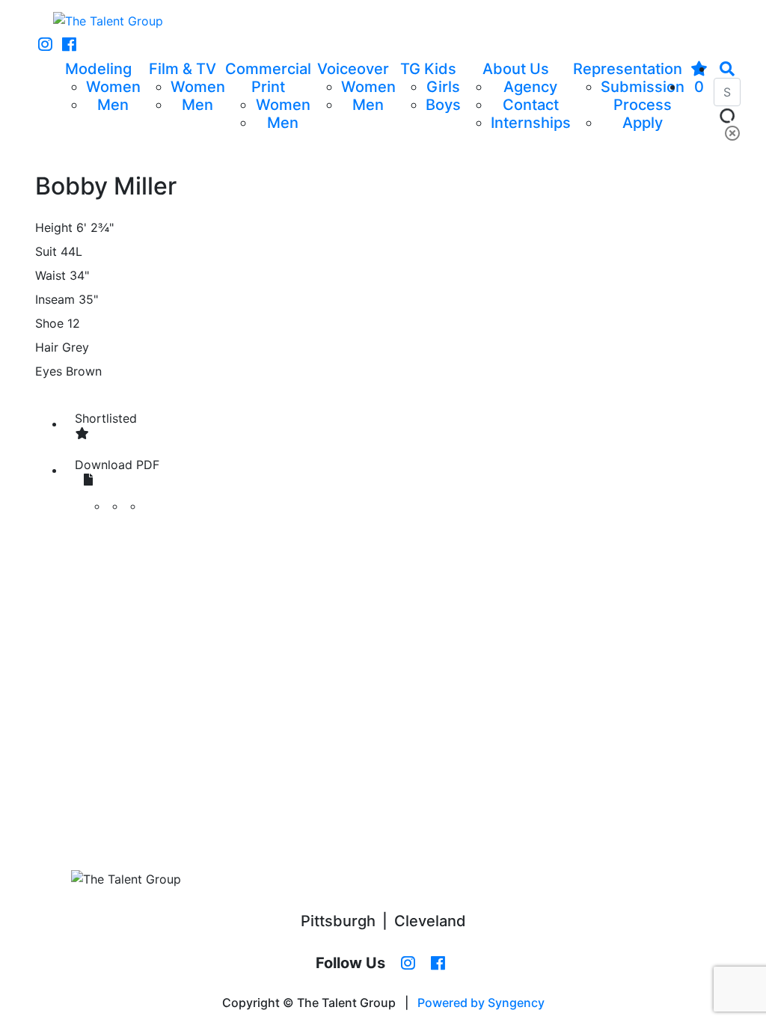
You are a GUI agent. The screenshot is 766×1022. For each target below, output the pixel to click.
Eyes (48, 371)
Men (113, 105)
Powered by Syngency (481, 1002)
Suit (46, 251)
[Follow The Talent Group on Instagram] (45, 45)
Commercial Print (268, 78)
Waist (50, 275)
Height (54, 227)
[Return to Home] (108, 21)
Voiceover (353, 69)
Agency (530, 87)
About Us (515, 69)
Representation (627, 69)
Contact (531, 105)
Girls (443, 87)
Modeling (98, 69)
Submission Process (642, 96)
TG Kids (428, 69)
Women (113, 87)
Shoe (49, 323)
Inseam (55, 299)
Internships (531, 123)
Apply (642, 123)
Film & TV (182, 69)
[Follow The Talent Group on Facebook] (69, 45)
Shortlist (106, 418)
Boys (443, 105)
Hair (46, 347)
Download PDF (117, 464)
